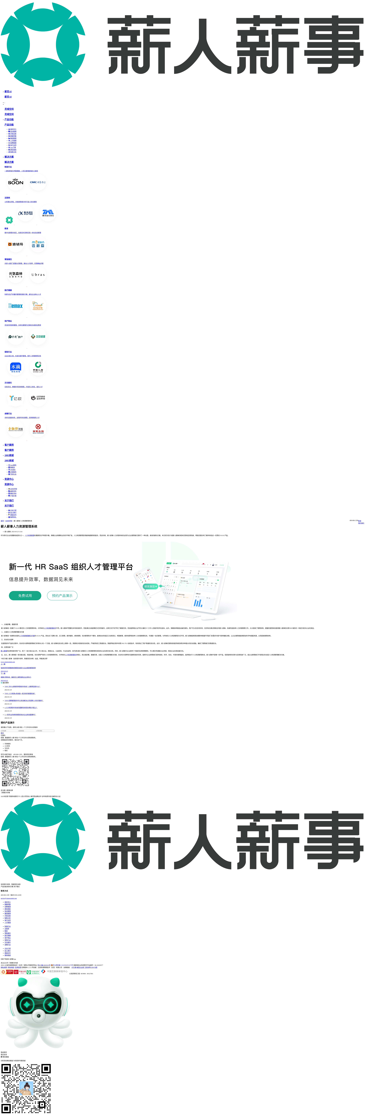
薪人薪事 (4, 651)
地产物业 (8, 938)
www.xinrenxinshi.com (8, 662)
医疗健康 (8, 935)
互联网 (7, 928)
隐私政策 (4, 967)
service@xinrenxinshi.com (9, 898)
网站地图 (11, 967)
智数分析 (8, 918)
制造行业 (8, 926)
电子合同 (8, 920)
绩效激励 (8, 909)
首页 (2, 521)
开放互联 (8, 916)
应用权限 (18, 967)
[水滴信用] (33, 973)
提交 (2, 733)
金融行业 (8, 944)
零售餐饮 (8, 933)
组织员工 (8, 902)
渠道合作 (8, 953)
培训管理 (8, 911)
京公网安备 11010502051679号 (63, 965)
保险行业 (8, 940)
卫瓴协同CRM (89, 967)
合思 (95, 967)
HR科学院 (8, 521)
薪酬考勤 (8, 904)
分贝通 (73, 967)
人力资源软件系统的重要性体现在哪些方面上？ (21, 707)
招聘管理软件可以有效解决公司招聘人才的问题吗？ (24, 700)
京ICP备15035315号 (44, 965)
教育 (6, 931)
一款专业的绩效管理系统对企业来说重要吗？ (20, 714)
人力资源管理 (29, 535)
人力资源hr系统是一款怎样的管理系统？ (20, 693)
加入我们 (8, 951)
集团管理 (8, 913)
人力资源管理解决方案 (27, 636)
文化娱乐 (8, 942)
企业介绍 (8, 948)
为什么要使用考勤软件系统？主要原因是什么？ (23, 686)
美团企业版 (80, 967)
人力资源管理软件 (50, 628)
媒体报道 (8, 955)
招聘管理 (8, 906)
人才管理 (8, 922)
